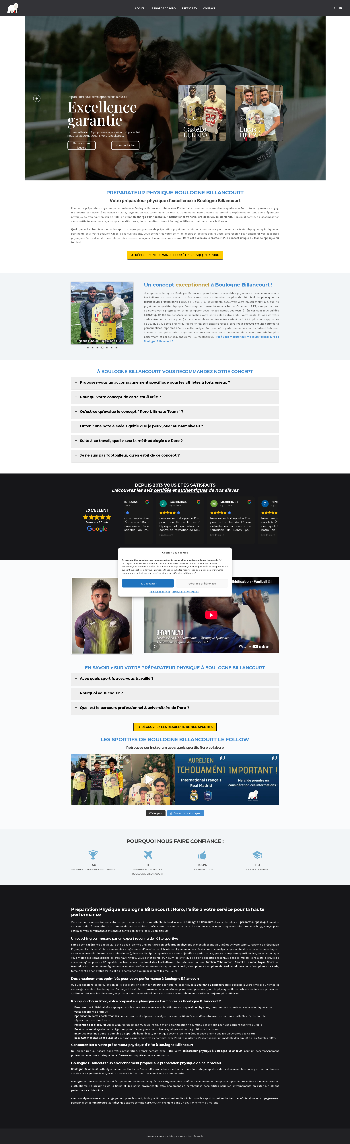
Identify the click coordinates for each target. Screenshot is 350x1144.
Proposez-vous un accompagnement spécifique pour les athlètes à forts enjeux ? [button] (155, 382)
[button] (276, 521)
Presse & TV (189, 8)
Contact (209, 8)
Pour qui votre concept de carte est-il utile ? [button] (120, 397)
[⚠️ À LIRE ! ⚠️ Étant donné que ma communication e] (253, 779)
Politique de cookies (160, 591)
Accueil (140, 8)
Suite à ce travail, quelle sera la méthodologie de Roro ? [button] (131, 440)
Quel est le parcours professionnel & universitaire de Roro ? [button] (134, 708)
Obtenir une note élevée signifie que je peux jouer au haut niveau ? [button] (141, 426)
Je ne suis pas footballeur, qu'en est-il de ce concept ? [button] (130, 455)
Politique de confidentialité (185, 591)
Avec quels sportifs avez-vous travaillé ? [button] (116, 678)
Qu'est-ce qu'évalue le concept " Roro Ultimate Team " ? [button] (131, 411)
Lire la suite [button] (136, 535)
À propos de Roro (163, 8)
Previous (66, 615)
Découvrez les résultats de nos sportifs (177, 726)
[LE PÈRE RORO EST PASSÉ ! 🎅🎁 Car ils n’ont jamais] (149, 779)
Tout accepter (148, 583)
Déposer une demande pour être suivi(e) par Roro (177, 255)
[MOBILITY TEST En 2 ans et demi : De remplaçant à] (201, 779)
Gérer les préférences (202, 583)
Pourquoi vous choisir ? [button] (101, 693)
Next (137, 615)
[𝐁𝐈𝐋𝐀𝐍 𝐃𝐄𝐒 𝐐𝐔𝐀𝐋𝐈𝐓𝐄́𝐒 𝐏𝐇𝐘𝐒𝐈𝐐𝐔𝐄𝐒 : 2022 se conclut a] (97, 779)
